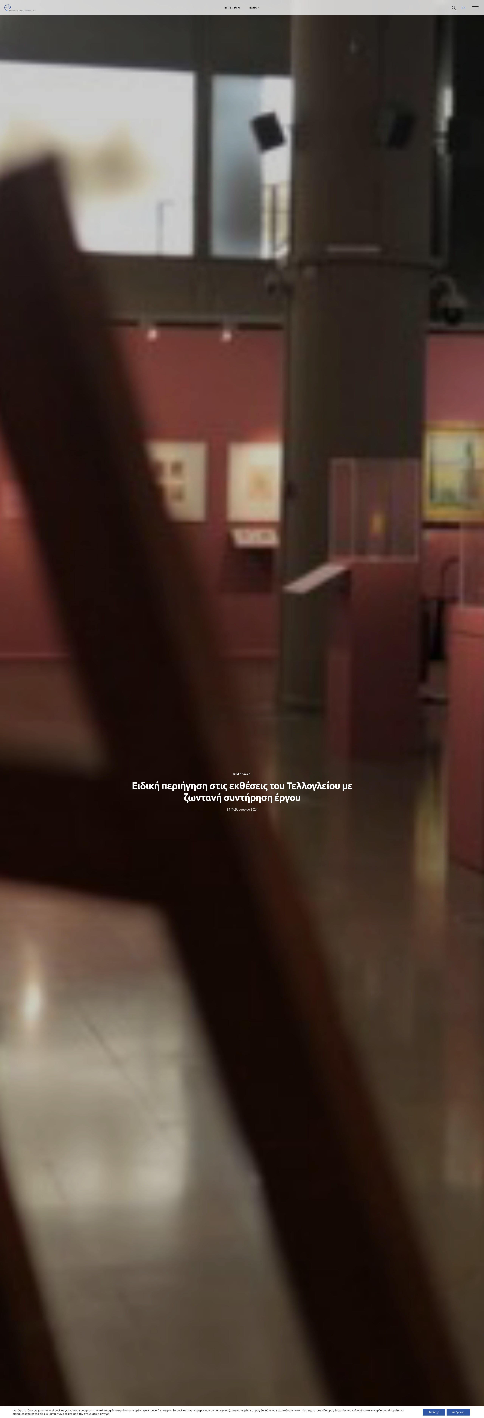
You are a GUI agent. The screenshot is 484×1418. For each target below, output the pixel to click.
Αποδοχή (433, 1412)
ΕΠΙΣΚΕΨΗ (232, 7)
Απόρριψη (458, 1412)
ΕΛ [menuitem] (463, 7)
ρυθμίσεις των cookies (58, 1413)
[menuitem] (463, 7)
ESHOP (254, 7)
